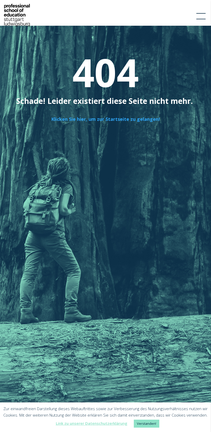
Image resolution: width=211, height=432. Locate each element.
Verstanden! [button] (146, 423)
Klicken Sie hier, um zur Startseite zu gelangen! (105, 119)
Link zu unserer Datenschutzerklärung (91, 423)
